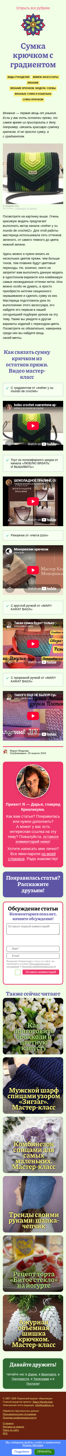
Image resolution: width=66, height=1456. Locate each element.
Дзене (32, 1374)
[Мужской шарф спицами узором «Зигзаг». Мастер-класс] (33, 1098)
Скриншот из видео (26, 208)
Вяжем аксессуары (45, 77)
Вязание (33, 82)
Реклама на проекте (13, 1426)
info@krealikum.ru (44, 1405)
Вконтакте (48, 1374)
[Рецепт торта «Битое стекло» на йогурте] (33, 1263)
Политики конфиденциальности (38, 966)
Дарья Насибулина (43, 1402)
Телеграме (41, 1379)
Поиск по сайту (11, 1430)
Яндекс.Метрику (32, 1445)
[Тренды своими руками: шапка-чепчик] (33, 1204)
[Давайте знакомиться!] (33, 781)
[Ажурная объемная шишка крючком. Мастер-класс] (33, 1333)
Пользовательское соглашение (19, 1414)
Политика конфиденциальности (19, 1417)
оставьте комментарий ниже (37, 839)
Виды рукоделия (18, 77)
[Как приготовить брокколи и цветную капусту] (33, 1036)
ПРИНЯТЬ (44, 1451)
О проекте (8, 1423)
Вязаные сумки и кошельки (33, 94)
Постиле (32, 1384)
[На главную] (33, 35)
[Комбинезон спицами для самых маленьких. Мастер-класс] (33, 1155)
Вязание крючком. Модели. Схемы (33, 88)
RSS (5, 1433)
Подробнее (21, 1451)
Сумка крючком (33, 99)
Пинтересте (20, 1379)
